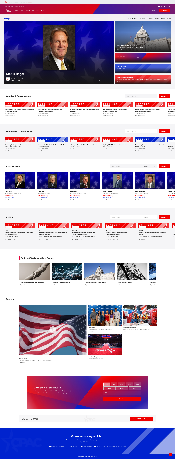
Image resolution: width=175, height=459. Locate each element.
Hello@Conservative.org (58, 446)
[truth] (169, 6)
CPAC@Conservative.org (97, 358)
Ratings (7, 19)
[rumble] (164, 6)
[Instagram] (161, 6)
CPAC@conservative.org (144, 329)
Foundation (22, 6)
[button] (48, 10)
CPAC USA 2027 (9, 6)
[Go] (170, 454)
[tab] (106, 384)
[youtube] (159, 6)
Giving (16, 6)
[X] (167, 6)
